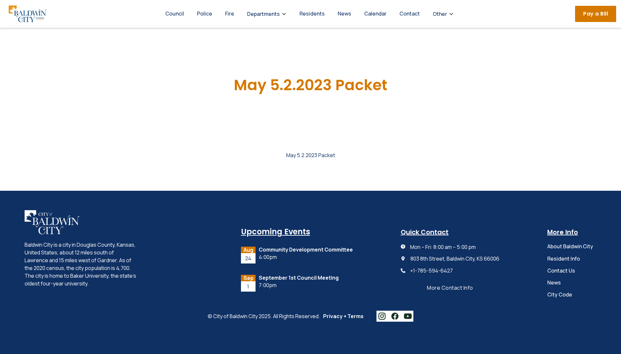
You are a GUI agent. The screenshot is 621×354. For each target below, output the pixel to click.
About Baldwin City (570, 246)
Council (174, 13)
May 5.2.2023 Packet (310, 155)
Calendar (375, 13)
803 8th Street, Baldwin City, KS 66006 (454, 259)
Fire (229, 13)
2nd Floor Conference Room (289, 264)
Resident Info (563, 258)
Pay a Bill (595, 13)
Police (204, 13)
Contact (409, 13)
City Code (559, 294)
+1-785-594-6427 (431, 271)
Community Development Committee (306, 250)
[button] (267, 14)
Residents (312, 13)
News (344, 13)
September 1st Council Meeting (299, 278)
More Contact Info (450, 287)
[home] (27, 14)
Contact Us (561, 270)
